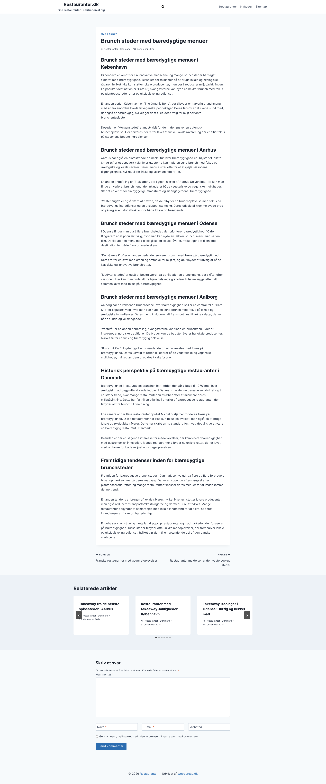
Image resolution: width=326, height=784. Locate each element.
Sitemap (261, 6)
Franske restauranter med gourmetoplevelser (126, 557)
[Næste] (247, 615)
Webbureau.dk (188, 773)
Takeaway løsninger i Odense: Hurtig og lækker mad (224, 609)
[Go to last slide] (79, 615)
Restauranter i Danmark (117, 49)
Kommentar (105, 674)
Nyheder (246, 6)
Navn (102, 727)
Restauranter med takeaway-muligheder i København (160, 609)
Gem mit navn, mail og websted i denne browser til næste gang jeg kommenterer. (149, 736)
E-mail (149, 727)
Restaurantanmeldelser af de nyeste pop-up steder (200, 560)
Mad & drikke (109, 34)
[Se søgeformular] (163, 7)
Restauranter (228, 6)
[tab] (156, 637)
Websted (196, 727)
